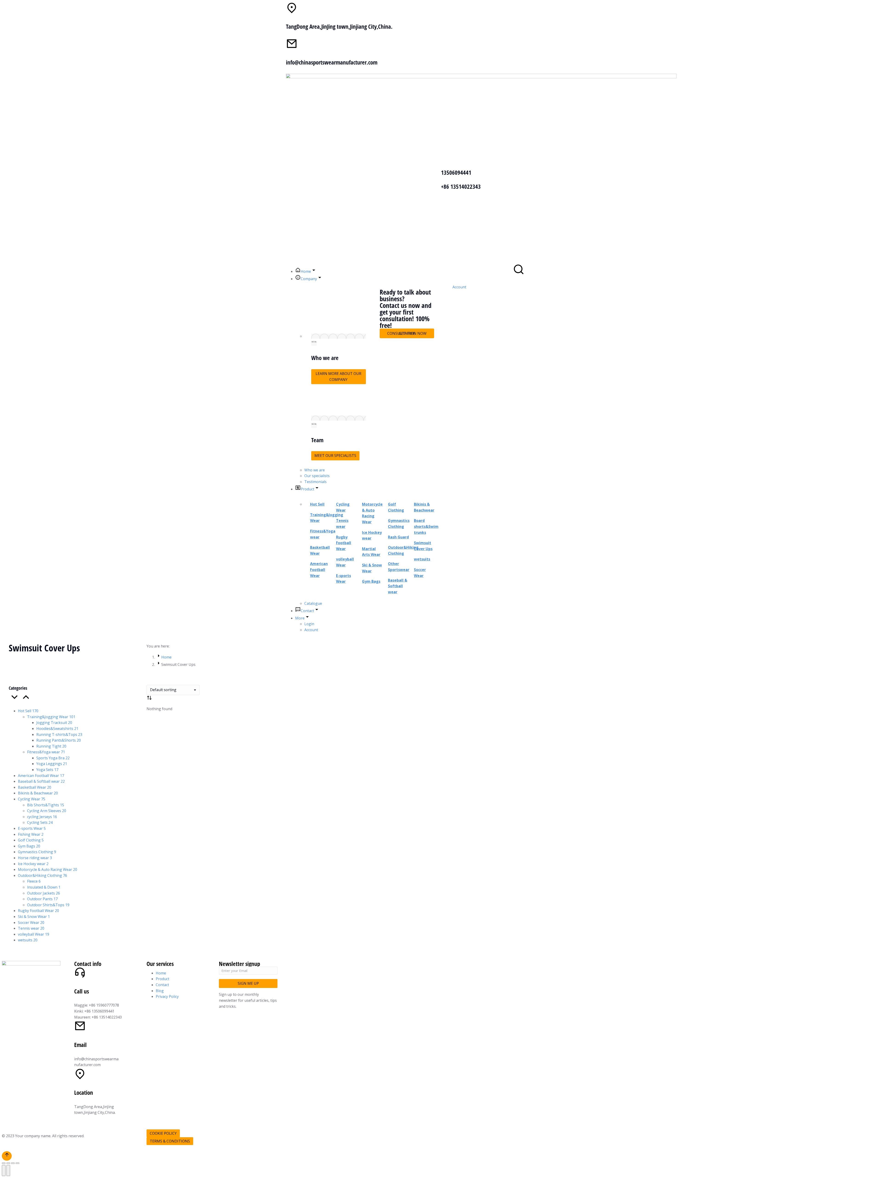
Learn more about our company (338, 376)
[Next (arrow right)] (8, 1170)
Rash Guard (398, 537)
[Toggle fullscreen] (13, 1163)
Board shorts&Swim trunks (426, 526)
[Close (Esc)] (4, 1163)
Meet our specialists (335, 455)
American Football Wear (319, 569)
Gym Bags (371, 581)
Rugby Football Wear (343, 543)
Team (317, 440)
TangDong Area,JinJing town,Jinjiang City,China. (339, 26)
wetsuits (422, 559)
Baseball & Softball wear (397, 586)
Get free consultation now (407, 333)
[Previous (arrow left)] (4, 1170)
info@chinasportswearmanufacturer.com (331, 62)
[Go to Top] (7, 1156)
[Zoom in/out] (17, 1163)
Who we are (325, 358)
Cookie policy (163, 1133)
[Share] (8, 1163)
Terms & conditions (170, 1141)
